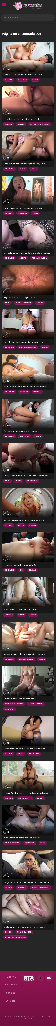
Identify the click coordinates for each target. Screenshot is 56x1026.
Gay (21, 570)
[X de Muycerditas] (40, 978)
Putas (21, 525)
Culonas (9, 347)
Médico (8, 887)
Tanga (45, 347)
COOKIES (10, 993)
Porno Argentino (40, 887)
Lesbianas (34, 754)
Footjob (9, 659)
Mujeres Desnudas (14, 704)
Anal (7, 302)
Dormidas (9, 392)
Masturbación (26, 659)
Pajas (35, 79)
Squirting (30, 843)
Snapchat (9, 709)
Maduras (22, 79)
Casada (8, 754)
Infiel (21, 754)
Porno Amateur (23, 302)
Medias (23, 258)
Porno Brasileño (27, 347)
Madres (8, 79)
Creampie (9, 169)
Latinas (8, 213)
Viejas (33, 614)
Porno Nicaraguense (15, 937)
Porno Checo (25, 798)
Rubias (32, 525)
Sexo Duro (32, 481)
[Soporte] (49, 978)
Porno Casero (36, 704)
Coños (8, 932)
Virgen (40, 302)
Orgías (21, 124)
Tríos (34, 169)
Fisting (8, 124)
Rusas (23, 169)
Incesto (24, 392)
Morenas (22, 213)
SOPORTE (11, 1001)
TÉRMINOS (10, 977)
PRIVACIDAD (10, 985)
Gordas (9, 614)
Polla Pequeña (39, 258)
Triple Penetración (39, 124)
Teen (42, 843)
